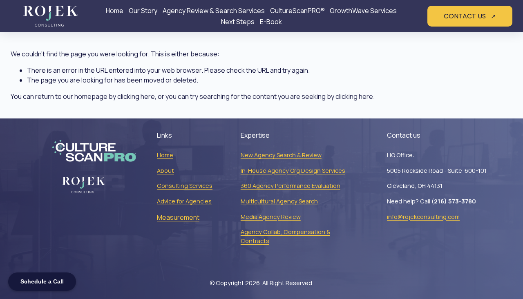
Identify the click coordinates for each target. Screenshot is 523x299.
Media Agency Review (271, 217)
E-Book (271, 21)
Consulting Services (184, 186)
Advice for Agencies (184, 201)
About (165, 170)
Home (114, 10)
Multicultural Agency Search (279, 201)
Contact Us (465, 16)
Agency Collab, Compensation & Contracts (285, 236)
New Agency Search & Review (281, 155)
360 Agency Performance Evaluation (290, 186)
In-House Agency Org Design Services (293, 170)
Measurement (178, 217)
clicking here (136, 96)
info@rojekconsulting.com (423, 217)
